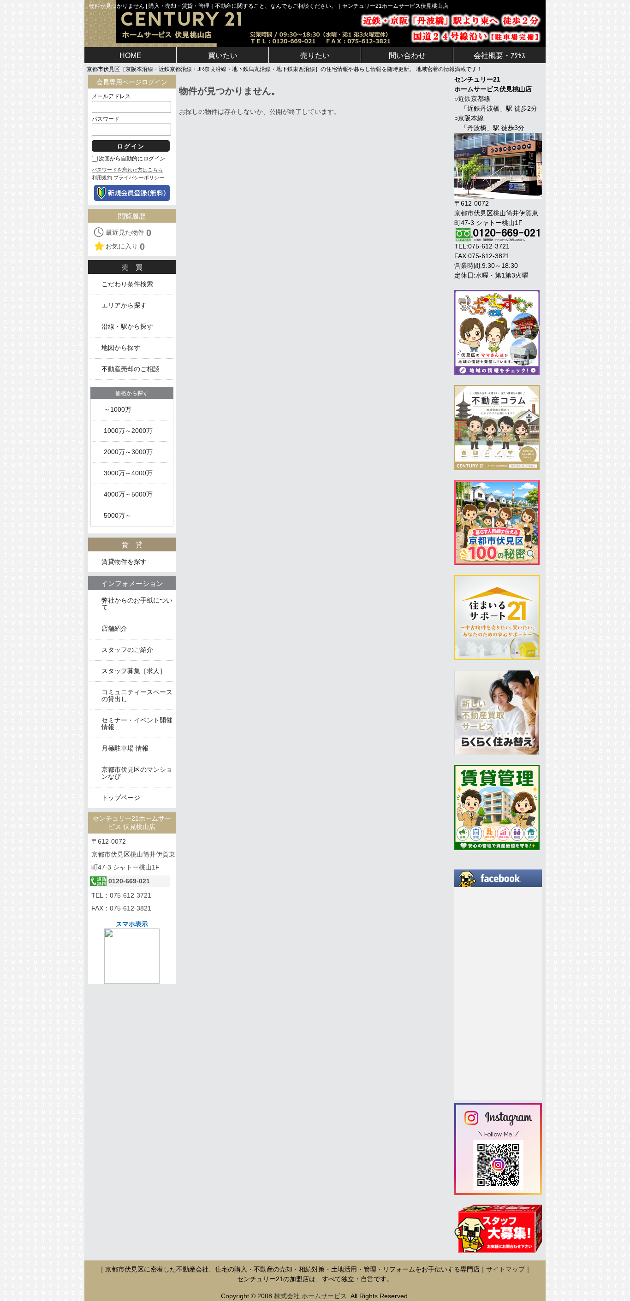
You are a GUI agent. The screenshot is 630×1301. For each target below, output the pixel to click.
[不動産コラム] (497, 427)
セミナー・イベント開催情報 (136, 724)
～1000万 (117, 409)
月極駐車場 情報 (125, 748)
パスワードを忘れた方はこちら (127, 169)
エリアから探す (124, 305)
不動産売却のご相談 (130, 369)
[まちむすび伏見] (497, 332)
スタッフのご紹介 (127, 649)
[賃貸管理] (497, 806)
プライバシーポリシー (138, 177)
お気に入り (125, 247)
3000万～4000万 (128, 473)
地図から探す (120, 347)
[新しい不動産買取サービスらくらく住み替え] (497, 712)
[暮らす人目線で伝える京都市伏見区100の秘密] (497, 522)
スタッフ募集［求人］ (133, 671)
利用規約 (102, 177)
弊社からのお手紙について (136, 604)
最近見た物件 (128, 233)
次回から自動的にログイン (132, 158)
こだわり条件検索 (127, 284)
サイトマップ (505, 1269)
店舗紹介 (114, 628)
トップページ (120, 797)
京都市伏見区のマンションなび (136, 773)
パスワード (105, 119)
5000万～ (117, 515)
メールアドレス (111, 96)
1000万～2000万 (128, 430)
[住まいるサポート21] (497, 617)
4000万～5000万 (128, 494)
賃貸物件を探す (124, 561)
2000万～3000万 (128, 452)
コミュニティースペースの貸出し (136, 696)
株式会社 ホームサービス (310, 1296)
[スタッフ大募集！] (498, 1228)
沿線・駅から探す (127, 326)
